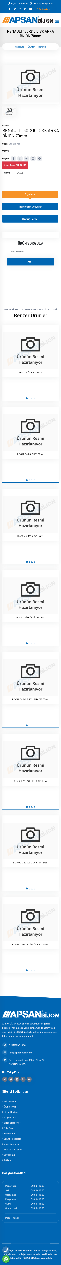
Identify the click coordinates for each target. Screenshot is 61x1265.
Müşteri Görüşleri (12, 1149)
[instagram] (20, 9)
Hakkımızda (9, 1101)
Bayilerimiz (9, 1154)
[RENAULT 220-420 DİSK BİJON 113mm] (30, 841)
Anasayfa (19, 46)
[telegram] (14, 9)
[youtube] (30, 9)
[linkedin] (25, 9)
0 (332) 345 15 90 (19, 3)
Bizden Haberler (11, 1122)
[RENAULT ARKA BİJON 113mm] (30, 515)
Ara (29, 261)
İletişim (7, 1160)
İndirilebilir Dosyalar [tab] (30, 206)
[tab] (9, 111)
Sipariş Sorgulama (43, 3)
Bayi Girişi (43, 9)
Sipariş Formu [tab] (30, 218)
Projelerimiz (9, 1117)
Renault (42, 46)
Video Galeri (9, 1133)
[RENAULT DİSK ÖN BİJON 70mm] (30, 596)
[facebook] (10, 9)
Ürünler (31, 46)
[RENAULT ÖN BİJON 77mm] (30, 351)
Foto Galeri (9, 1128)
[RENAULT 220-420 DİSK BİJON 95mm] (30, 760)
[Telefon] (6, 1250)
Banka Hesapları (12, 1138)
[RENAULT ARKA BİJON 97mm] (30, 433)
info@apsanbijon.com (20, 1052)
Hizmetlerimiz (11, 1111)
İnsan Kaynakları (12, 1144)
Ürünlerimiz (9, 1106)
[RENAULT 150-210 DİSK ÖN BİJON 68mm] (30, 923)
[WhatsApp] (6, 1259)
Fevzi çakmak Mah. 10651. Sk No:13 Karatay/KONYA (26, 1061)
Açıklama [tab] (30, 194)
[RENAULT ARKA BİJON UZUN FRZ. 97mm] (30, 678)
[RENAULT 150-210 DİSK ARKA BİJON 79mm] (30, 101)
